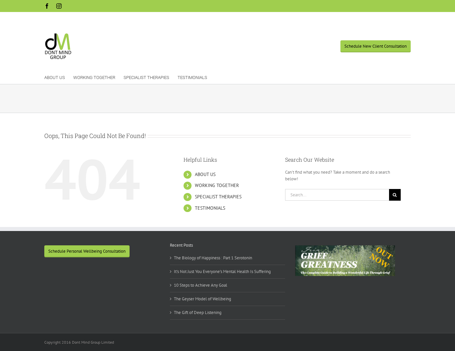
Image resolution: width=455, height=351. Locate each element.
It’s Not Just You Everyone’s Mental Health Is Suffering (222, 271)
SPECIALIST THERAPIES (218, 197)
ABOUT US (205, 174)
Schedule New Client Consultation (375, 46)
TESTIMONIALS (210, 208)
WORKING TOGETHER (217, 185)
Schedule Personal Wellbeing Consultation (87, 251)
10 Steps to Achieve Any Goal (200, 285)
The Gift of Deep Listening (198, 312)
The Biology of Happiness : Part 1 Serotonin (213, 258)
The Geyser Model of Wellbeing (202, 299)
